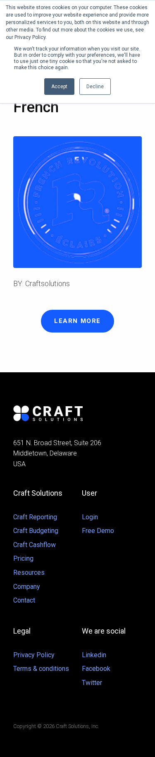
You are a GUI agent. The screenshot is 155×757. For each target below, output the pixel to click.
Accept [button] (59, 86)
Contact (24, 600)
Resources (29, 572)
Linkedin (94, 655)
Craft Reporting (35, 517)
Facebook (96, 669)
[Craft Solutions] (77, 413)
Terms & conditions (41, 669)
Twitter (92, 683)
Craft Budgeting (35, 531)
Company (26, 587)
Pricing (23, 558)
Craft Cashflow (34, 545)
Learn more (77, 321)
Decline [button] (95, 86)
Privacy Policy (34, 655)
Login (90, 517)
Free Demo (98, 531)
